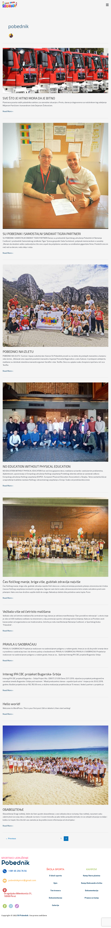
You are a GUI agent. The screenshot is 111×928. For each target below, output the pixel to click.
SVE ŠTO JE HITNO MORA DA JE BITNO (29, 98)
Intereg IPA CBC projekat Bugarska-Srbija (32, 674)
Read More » (8, 111)
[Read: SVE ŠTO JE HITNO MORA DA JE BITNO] (55, 70)
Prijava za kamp (92, 898)
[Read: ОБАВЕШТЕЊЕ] (55, 765)
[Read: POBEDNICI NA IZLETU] (55, 305)
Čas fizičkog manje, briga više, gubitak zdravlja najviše (41, 582)
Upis (55, 883)
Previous (11, 838)
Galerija (55, 905)
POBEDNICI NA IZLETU (18, 351)
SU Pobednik (22, 915)
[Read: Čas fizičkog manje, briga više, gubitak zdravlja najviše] (55, 537)
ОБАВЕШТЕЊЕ (13, 809)
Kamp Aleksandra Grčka (91, 883)
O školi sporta (55, 876)
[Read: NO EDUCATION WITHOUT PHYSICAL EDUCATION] (55, 422)
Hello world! (11, 704)
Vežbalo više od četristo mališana (26, 611)
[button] (107, 4)
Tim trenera (55, 890)
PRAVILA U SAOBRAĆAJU (20, 644)
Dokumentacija (55, 898)
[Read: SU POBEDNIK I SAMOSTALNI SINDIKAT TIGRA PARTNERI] (55, 175)
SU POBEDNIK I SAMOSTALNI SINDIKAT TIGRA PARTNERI (42, 234)
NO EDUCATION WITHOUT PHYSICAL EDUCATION (37, 466)
